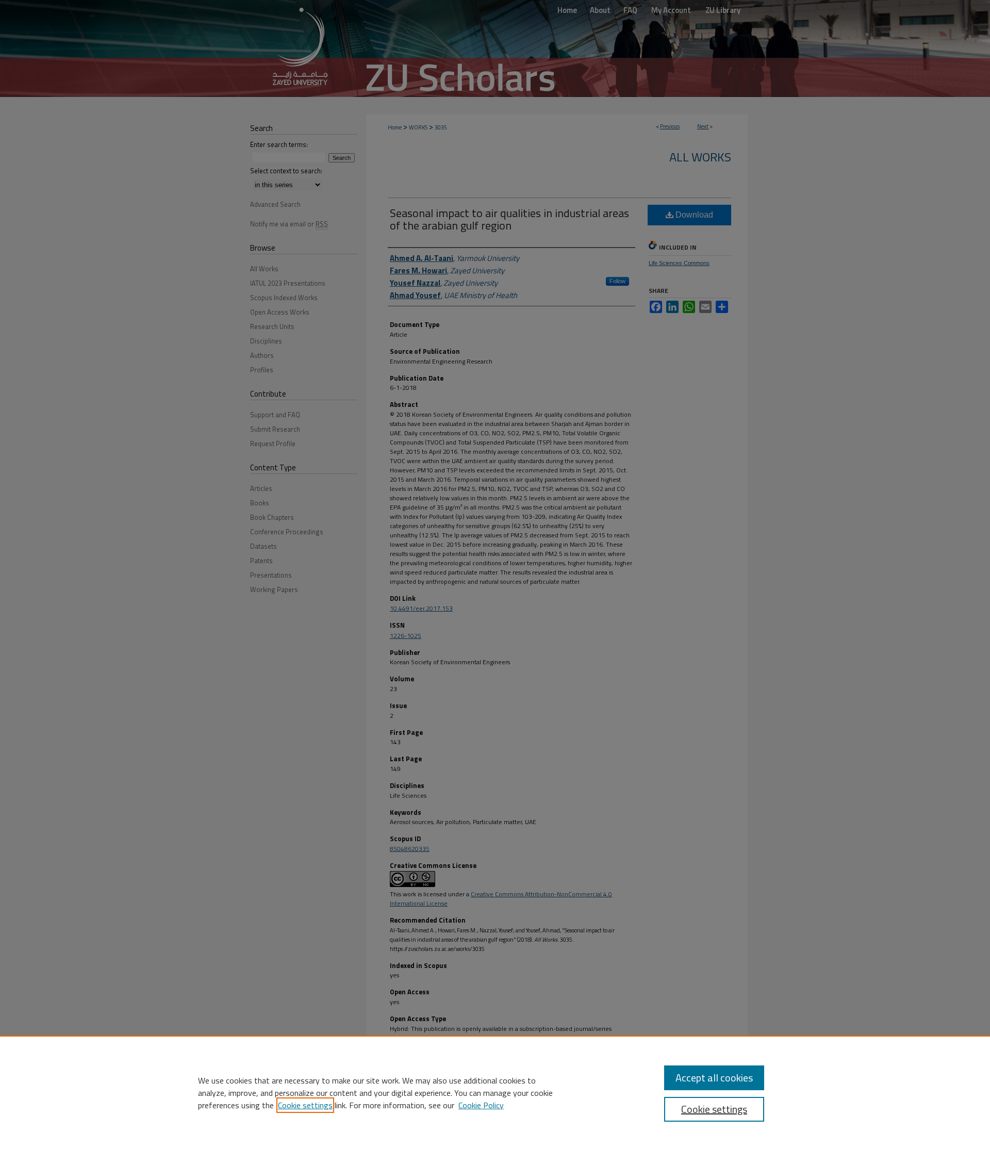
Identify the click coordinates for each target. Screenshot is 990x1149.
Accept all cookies (714, 1078)
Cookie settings (305, 1105)
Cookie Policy (481, 1105)
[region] (495, 1092)
